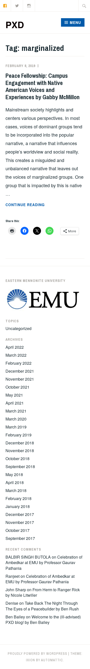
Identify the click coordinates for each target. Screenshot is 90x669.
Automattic (52, 660)
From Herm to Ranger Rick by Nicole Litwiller (43, 592)
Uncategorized (19, 328)
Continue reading (39, 205)
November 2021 (20, 379)
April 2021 (15, 403)
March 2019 (16, 427)
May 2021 (14, 395)
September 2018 (20, 466)
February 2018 (19, 498)
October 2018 (18, 458)
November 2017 (20, 522)
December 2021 (20, 371)
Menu (75, 22)
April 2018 (15, 482)
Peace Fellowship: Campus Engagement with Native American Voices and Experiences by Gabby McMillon (43, 86)
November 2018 (20, 450)
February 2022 (19, 363)
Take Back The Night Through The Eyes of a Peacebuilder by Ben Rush (42, 605)
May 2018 (14, 474)
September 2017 (20, 538)
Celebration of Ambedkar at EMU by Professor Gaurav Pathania (44, 562)
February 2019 (19, 435)
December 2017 (20, 514)
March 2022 (16, 355)
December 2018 (20, 443)
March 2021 (16, 411)
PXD (15, 24)
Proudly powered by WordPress (37, 653)
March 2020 (16, 419)
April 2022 (15, 347)
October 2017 (18, 530)
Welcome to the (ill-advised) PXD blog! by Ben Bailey (43, 619)
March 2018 (16, 490)
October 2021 (18, 387)
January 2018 (18, 506)
